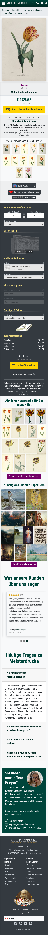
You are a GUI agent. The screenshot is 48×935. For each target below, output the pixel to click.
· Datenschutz (9, 875)
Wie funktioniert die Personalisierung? (16, 674)
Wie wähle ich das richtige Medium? (20, 741)
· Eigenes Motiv (31, 865)
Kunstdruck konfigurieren (26, 109)
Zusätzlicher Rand (10, 221)
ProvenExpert (19, 630)
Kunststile (15, 10)
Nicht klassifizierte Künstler (32, 10)
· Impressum (8, 868)
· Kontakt (7, 865)
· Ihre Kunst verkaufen (34, 868)
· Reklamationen (10, 881)
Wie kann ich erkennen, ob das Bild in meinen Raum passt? (24, 728)
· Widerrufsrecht (10, 878)
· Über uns (7, 884)
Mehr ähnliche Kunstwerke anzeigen (24, 476)
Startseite (5, 10)
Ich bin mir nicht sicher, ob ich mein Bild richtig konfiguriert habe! (24, 754)
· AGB (6, 871)
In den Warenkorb (25, 365)
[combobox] (24, 224)
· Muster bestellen (32, 884)
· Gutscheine (30, 881)
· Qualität (29, 871)
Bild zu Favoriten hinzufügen (26, 192)
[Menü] (3, 3)
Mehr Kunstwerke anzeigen (24, 564)
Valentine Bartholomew (13, 13)
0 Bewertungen (29, 197)
